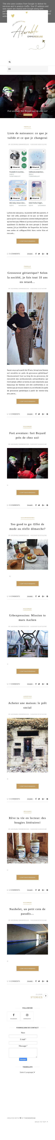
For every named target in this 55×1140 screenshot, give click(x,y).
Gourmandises (27, 518)
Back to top (40, 1122)
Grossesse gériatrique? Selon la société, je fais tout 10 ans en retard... (27, 277)
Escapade (27, 427)
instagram (27, 1018)
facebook (13, 1018)
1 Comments (14, 684)
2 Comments (14, 414)
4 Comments (14, 596)
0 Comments (14, 254)
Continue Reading (27, 241)
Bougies (27, 811)
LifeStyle (27, 696)
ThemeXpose (30, 1118)
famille (27, 127)
